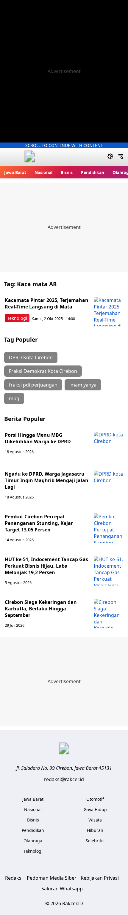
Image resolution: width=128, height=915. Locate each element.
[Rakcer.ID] (29, 157)
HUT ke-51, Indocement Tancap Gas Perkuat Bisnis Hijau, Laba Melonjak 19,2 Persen (46, 566)
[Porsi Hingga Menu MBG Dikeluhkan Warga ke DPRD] (109, 446)
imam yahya (82, 384)
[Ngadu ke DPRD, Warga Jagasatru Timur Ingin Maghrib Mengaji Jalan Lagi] (109, 485)
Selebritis (95, 840)
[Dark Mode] (110, 157)
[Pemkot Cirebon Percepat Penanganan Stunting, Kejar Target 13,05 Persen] (109, 528)
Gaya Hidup (95, 809)
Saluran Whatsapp (62, 888)
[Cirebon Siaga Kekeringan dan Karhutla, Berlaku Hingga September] (109, 614)
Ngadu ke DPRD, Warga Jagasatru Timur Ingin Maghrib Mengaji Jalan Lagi (46, 480)
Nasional (43, 172)
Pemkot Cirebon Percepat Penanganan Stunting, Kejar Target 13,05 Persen (39, 523)
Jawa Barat (15, 172)
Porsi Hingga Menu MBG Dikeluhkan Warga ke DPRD (38, 438)
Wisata (95, 820)
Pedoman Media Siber (52, 878)
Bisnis (67, 172)
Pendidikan (92, 172)
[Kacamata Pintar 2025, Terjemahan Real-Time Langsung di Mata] (109, 312)
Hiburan (95, 830)
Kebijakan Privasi (100, 878)
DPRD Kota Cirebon (31, 357)
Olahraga (33, 840)
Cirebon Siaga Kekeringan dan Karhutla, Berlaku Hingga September (41, 608)
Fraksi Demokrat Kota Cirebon (43, 371)
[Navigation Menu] (121, 157)
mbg (14, 398)
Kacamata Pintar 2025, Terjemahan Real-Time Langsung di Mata (46, 303)
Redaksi (14, 878)
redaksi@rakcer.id (64, 779)
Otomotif (95, 799)
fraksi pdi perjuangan (33, 384)
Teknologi (17, 318)
